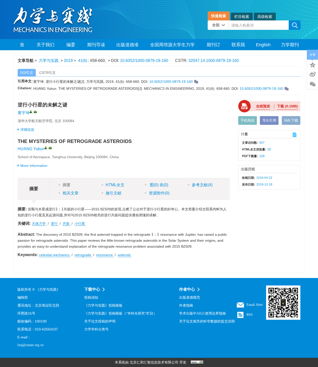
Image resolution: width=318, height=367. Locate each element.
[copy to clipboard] (286, 89)
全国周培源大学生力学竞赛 (172, 46)
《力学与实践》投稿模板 (103, 305)
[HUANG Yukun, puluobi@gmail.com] (45, 147)
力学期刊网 (290, 46)
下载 (287, 106)
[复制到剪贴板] (196, 82)
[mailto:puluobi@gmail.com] (35, 112)
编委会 (70, 46)
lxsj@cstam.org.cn (30, 345)
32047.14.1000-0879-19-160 (213, 60)
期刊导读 (96, 44)
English (263, 44)
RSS (249, 315)
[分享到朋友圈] (312, 84)
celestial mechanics (55, 255)
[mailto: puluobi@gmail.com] (50, 148)
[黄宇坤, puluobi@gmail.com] (31, 111)
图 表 (158, 185)
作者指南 (186, 305)
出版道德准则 (127, 46)
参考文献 (202, 185)
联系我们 (238, 46)
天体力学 (39, 224)
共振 (67, 224)
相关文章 (71, 193)
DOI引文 (26, 73)
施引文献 (113, 193)
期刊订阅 (213, 46)
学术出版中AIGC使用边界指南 (202, 313)
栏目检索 (241, 16)
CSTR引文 (47, 73)
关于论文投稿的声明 (100, 321)
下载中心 (92, 289)
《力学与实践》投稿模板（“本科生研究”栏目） (120, 313)
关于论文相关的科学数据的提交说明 (207, 321)
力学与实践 (49, 60)
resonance (105, 255)
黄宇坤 (24, 113)
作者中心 (187, 289)
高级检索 (264, 16)
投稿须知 (91, 297)
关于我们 (45, 44)
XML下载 (291, 120)
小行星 (80, 224)
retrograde (83, 255)
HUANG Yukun (31, 149)
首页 (22, 46)
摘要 (67, 185)
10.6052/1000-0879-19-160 (144, 60)
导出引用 (269, 120)
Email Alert (254, 305)
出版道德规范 (189, 297)
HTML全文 (115, 185)
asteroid (124, 255)
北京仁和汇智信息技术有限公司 (154, 362)
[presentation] (60, 209)
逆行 (55, 224)
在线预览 (263, 106)
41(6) (83, 60)
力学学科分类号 (96, 329)
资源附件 (159, 193)
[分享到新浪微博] (312, 74)
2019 (68, 60)
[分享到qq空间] (312, 64)
